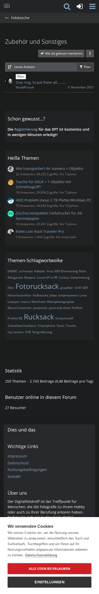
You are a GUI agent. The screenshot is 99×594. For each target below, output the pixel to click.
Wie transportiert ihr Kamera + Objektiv (49, 168)
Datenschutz (18, 463)
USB (28, 332)
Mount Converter (20, 308)
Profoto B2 (15, 318)
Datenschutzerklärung (41, 555)
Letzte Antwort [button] (24, 67)
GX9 (85, 288)
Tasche (71, 325)
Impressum (17, 456)
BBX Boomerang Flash (70, 271)
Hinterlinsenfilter (19, 295)
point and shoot (60, 308)
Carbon (64, 277)
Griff (78, 288)
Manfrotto (38, 302)
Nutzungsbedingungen (27, 469)
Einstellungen (49, 582)
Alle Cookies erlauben (49, 568)
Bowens (30, 277)
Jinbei (53, 295)
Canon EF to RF (47, 277)
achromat (26, 271)
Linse (83, 295)
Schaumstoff (64, 318)
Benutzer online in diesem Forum (40, 397)
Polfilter (77, 308)
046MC (13, 271)
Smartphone (46, 325)
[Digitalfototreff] (7, 6)
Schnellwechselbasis (22, 325)
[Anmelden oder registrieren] (80, 6)
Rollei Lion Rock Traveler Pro (40, 231)
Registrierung (26, 129)
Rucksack (39, 316)
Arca (50, 271)
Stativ (60, 325)
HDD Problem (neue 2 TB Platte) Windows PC (53, 200)
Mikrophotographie (60, 302)
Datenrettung (80, 277)
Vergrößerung (42, 332)
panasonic (40, 308)
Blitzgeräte (15, 277)
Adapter (39, 271)
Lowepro (14, 302)
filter (11, 288)
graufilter (66, 288)
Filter (87, 67)
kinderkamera (68, 295)
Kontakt (14, 476)
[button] (92, 6)
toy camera (16, 332)
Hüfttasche (40, 295)
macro (25, 302)
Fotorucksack (37, 286)
